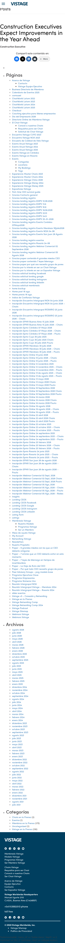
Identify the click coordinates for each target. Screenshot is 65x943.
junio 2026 (17, 635)
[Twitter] (22, 59)
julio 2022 (16, 774)
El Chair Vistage (20, 122)
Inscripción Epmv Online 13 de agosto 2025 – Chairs (37, 372)
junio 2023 (17, 741)
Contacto (22, 83)
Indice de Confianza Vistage (26, 297)
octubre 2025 (18, 656)
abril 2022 (16, 783)
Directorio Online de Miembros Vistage (31, 119)
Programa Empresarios (23, 577)
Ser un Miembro (26, 529)
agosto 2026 (18, 629)
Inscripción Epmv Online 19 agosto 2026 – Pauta (35, 412)
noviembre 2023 (19, 726)
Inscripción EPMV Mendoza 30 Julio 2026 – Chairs (36, 348)
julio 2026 (16, 632)
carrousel (16, 95)
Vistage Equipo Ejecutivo (30, 86)
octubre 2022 (18, 765)
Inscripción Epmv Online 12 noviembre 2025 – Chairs (37, 366)
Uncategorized (19, 826)
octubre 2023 (18, 729)
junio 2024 (17, 705)
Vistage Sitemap (20, 611)
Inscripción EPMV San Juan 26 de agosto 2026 (34, 460)
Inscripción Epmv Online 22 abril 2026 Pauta (33, 421)
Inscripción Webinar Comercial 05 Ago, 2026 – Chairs (37, 487)
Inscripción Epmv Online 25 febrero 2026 (31, 442)
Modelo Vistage (12, 856)
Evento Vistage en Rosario (24, 155)
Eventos (16, 820)
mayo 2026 (17, 638)
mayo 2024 (17, 708)
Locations (22, 164)
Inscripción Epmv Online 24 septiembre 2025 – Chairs (37, 436)
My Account (18, 535)
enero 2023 (17, 756)
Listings (15, 517)
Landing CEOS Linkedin (23, 511)
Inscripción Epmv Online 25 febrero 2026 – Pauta (36, 448)
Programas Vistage (27, 526)
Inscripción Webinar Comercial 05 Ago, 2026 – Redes (37, 493)
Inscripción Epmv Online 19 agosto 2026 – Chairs (35, 408)
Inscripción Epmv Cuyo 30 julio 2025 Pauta (32, 342)
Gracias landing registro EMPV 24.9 (29, 215)
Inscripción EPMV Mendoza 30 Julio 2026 (31, 345)
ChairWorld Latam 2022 (23, 98)
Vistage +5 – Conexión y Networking (29, 595)
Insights (16, 496)
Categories (23, 161)
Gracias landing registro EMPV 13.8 (29, 203)
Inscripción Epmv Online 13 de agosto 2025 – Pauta (37, 375)
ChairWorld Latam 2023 (23, 101)
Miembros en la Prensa (23, 823)
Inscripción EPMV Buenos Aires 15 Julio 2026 (33, 321)
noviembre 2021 (19, 798)
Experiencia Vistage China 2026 (27, 179)
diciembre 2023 (19, 723)
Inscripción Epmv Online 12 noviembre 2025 (33, 363)
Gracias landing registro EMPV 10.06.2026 (32, 200)
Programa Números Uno (24, 580)
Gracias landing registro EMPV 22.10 (29, 212)
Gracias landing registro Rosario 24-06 (31, 243)
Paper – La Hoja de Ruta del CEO (28, 565)
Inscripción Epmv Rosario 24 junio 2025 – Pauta (35, 457)
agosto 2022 (18, 771)
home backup (19, 288)
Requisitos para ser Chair (30, 128)
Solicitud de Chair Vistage (30, 131)
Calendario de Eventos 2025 (25, 92)
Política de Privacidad (21, 930)
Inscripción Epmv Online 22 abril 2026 (30, 415)
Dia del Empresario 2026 (24, 116)
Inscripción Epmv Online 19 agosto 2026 (31, 405)
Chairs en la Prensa (21, 817)
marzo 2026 (17, 644)
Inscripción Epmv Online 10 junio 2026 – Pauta (34, 360)
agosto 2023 (18, 735)
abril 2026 (17, 641)
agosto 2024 (18, 699)
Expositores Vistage (21, 188)
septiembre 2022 (20, 768)
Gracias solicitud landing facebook (29, 273)
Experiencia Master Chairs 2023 (27, 173)
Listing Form (18, 514)
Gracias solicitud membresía (26, 285)
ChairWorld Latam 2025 (23, 107)
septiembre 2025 (20, 659)
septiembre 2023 (20, 732)
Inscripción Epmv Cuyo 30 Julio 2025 (29, 336)
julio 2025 (16, 665)
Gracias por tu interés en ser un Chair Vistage (34, 267)
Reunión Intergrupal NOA (24, 583)
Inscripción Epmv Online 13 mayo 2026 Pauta (33, 384)
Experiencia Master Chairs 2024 (27, 176)
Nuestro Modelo (26, 523)
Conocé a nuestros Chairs (30, 125)
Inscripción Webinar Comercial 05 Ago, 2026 (33, 484)
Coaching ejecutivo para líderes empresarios (34, 113)
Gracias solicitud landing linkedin (28, 282)
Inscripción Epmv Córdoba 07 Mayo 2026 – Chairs (36, 330)
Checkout (16, 110)
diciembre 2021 (19, 795)
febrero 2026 (18, 647)
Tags (20, 170)
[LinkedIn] (28, 59)
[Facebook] (16, 59)
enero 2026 (17, 650)
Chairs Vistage (12, 867)
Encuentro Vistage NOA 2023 (26, 137)
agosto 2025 (18, 662)
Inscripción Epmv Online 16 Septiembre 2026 (33, 387)
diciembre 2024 (19, 686)
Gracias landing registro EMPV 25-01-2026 (33, 218)
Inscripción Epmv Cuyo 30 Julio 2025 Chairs (32, 339)
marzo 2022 (17, 786)
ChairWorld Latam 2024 (23, 104)
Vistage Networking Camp (25, 602)
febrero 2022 (18, 789)
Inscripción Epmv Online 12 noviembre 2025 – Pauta (37, 369)
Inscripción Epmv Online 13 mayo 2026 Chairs (34, 381)
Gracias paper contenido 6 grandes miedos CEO (36, 258)
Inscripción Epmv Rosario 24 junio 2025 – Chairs (35, 454)
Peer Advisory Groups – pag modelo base (32, 571)
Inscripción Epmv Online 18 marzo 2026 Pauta (34, 402)
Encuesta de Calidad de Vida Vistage (30, 140)
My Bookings (24, 167)
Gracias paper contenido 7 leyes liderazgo (33, 261)
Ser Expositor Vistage (15, 889)
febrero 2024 (18, 717)
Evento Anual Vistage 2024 (25, 146)
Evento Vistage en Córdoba (25, 152)
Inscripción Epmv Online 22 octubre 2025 (31, 424)
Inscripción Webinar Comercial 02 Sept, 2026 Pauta (37, 481)
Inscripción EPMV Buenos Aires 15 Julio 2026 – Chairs (37, 324)
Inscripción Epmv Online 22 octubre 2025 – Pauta (36, 430)
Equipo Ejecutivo (13, 883)
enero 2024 (17, 720)
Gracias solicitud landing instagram (29, 279)
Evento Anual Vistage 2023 (25, 143)
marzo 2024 (17, 714)
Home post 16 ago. (21, 291)
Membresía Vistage (21, 520)
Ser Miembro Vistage (15, 862)
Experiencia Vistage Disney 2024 (27, 182)
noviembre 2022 (19, 762)
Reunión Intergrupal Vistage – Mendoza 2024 (34, 586)
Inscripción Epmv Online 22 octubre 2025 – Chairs (36, 427)
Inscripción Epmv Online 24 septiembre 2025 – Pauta (37, 439)
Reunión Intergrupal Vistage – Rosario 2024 (33, 589)
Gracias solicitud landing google (28, 276)
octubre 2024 (18, 692)
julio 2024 (16, 702)
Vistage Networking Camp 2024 (27, 605)
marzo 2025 (17, 677)
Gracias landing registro (24, 197)
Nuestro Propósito (20, 544)
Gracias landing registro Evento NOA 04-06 (33, 231)
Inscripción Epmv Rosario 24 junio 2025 (30, 451)
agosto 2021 (18, 801)
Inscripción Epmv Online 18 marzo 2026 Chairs (34, 399)
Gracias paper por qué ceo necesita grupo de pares (37, 264)
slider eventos (18, 592)
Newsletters (17, 541)
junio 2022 (17, 777)
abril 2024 (17, 711)
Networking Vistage (21, 538)
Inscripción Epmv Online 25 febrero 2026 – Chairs (36, 445)
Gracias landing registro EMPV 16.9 (29, 206)
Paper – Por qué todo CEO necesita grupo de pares (37, 568)
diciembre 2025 (19, 653)
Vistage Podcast (20, 608)
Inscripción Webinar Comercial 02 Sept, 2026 (33, 475)
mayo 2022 (17, 780)
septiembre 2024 (20, 695)
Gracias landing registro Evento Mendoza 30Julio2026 (38, 228)
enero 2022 (17, 792)
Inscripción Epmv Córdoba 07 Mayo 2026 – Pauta (36, 333)
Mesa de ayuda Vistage (24, 532)
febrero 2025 (18, 680)
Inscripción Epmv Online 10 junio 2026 (30, 354)
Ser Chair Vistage (13, 876)
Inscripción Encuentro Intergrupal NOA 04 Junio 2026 (37, 300)
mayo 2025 (17, 671)
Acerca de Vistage (21, 80)
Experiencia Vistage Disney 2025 (27, 185)
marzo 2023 (17, 750)
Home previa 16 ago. (22, 294)
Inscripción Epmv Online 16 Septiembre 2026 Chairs (37, 390)
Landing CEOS (19, 499)
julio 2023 (16, 738)
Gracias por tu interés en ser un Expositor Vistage (36, 270)
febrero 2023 (18, 753)
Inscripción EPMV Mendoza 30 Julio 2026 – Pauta (36, 351)
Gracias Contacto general (24, 194)
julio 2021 (16, 804)
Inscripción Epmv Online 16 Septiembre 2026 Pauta (37, 393)
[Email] (34, 59)
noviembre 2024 (20, 689)
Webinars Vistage (20, 614)
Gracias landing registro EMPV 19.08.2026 (32, 209)
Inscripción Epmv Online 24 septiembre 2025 (33, 433)
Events (15, 158)
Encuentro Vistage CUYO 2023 (26, 134)
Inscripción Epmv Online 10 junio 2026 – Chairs (34, 357)
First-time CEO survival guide (26, 191)
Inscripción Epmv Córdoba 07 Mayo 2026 (32, 327)
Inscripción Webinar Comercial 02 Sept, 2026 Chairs (37, 478)
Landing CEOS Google (23, 505)
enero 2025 (17, 683)
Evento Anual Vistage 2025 (25, 149)
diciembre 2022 (19, 759)
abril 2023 (16, 747)
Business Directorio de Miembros (28, 89)
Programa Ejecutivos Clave (25, 574)
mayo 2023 (17, 744)
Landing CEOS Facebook (24, 502)
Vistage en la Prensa (22, 599)
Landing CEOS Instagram (24, 508)
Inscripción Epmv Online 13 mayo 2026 (30, 378)
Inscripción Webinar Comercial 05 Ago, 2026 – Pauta (37, 490)
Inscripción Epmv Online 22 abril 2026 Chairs (33, 418)
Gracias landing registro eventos (28, 240)
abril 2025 (17, 674)
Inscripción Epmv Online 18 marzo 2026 (31, 396)
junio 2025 (17, 668)
